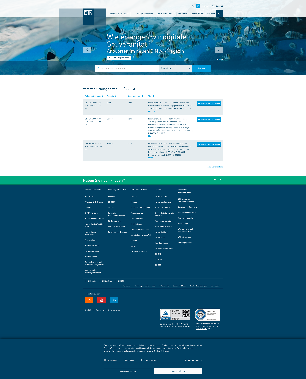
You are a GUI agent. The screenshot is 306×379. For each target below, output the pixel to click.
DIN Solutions (107, 281)
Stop (222, 59)
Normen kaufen (91, 256)
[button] (193, 360)
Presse (134, 202)
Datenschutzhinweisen (133, 350)
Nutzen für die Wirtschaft (94, 218)
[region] (153, 355)
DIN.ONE (158, 254)
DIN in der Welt (137, 218)
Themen (111, 207)
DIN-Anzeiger (160, 237)
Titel (150, 96)
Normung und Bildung (116, 226)
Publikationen (136, 224)
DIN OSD (158, 265)
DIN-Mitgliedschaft (162, 196)
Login (206, 6)
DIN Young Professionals (164, 248)
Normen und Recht (92, 245)
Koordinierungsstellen (163, 221)
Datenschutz (164, 286)
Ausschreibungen (161, 243)
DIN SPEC (88, 207)
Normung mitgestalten (163, 202)
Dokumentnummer (93, 96)
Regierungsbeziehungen (140, 207)
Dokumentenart (135, 96)
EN (193, 6)
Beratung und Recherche (187, 207)
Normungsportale (185, 242)
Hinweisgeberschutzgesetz (145, 286)
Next (219, 50)
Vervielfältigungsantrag (187, 212)
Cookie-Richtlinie (161, 350)
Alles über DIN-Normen (94, 202)
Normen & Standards (119, 13)
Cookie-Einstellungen (198, 286)
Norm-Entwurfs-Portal (163, 226)
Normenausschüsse (162, 207)
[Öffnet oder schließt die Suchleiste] (219, 13)
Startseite (126, 286)
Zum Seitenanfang (215, 167)
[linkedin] (114, 300)
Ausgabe (111, 96)
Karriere (134, 240)
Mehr (151, 111)
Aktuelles (111, 196)
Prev (87, 50)
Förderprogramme (115, 221)
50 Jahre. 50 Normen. (139, 251)
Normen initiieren (161, 232)
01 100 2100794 (179, 326)
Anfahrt (134, 246)
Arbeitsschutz (90, 240)
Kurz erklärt (89, 196)
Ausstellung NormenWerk (141, 235)
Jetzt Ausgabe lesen (120, 58)
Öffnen (216, 179)
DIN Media (92, 281)
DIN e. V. (134, 196)
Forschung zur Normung (117, 232)
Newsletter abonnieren (140, 229)
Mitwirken (182, 13)
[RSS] (89, 300)
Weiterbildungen (184, 237)
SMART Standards (91, 213)
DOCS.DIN (158, 259)
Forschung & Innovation (142, 13)
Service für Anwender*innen (203, 13)
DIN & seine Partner (165, 13)
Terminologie (183, 223)
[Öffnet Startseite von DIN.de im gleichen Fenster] (82, 11)
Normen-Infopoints (185, 218)
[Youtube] (101, 300)
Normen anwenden (92, 251)
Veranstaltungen (137, 213)
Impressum (215, 286)
